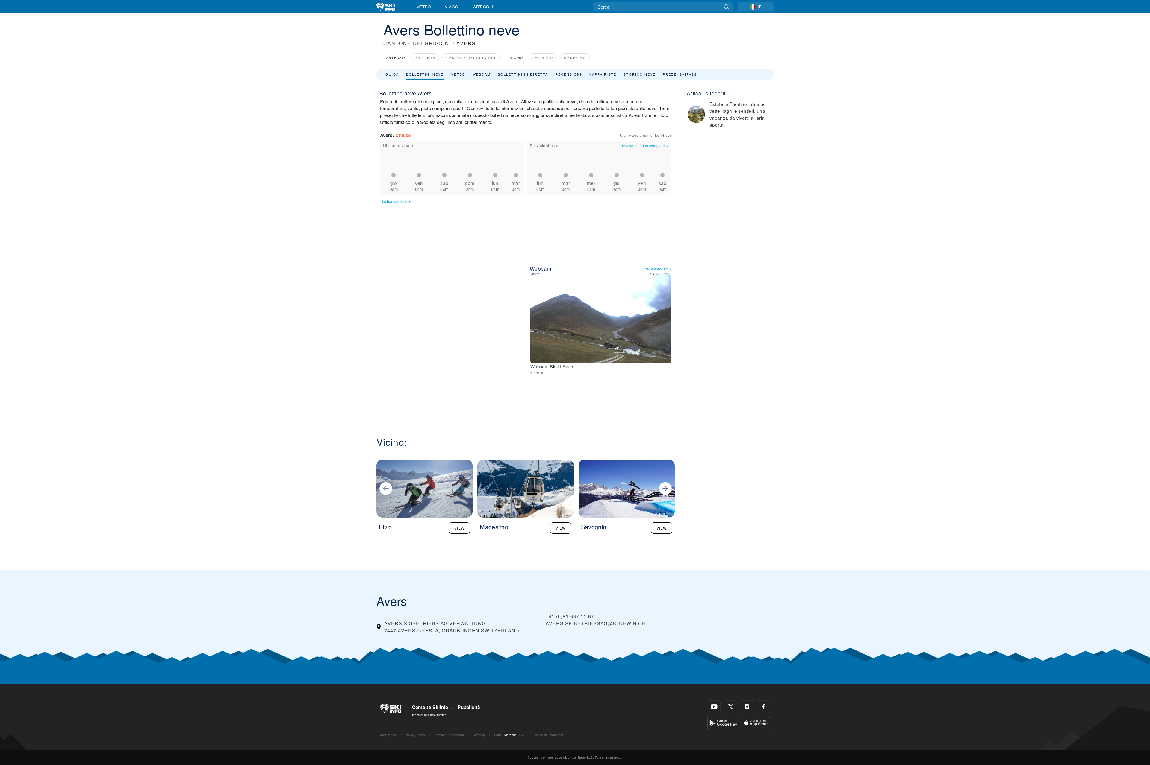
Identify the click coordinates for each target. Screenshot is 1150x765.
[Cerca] (726, 6)
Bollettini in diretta (523, 74)
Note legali (388, 735)
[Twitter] (730, 706)
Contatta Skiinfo (430, 707)
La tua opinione (395, 201)
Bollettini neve (425, 74)
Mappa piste (602, 74)
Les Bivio (542, 57)
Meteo (423, 7)
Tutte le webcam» (656, 268)
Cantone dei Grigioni (471, 57)
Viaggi (452, 7)
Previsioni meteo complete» (643, 145)
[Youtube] (714, 706)
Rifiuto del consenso (549, 735)
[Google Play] (723, 722)
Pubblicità (469, 707)
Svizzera (425, 57)
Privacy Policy (415, 735)
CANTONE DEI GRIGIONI (417, 43)
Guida (392, 74)
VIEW (459, 527)
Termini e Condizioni (449, 735)
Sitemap (479, 735)
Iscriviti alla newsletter (429, 714)
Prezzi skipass (680, 74)
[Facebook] (763, 706)
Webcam (482, 74)
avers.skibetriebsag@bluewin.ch (596, 623)
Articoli (483, 7)
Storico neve (640, 74)
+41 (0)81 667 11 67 (570, 616)
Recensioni (568, 74)
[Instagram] (747, 706)
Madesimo (575, 57)
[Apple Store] (756, 722)
